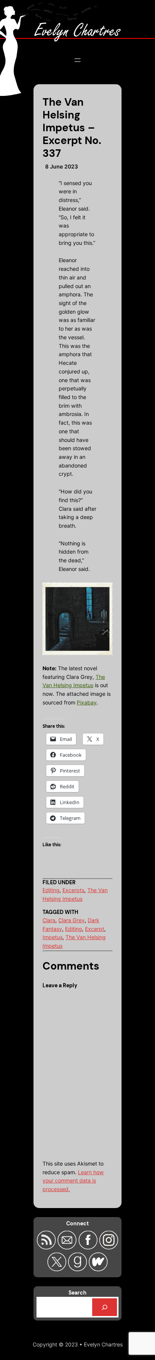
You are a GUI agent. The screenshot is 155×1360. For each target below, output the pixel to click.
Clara (49, 920)
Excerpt (94, 929)
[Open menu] (77, 60)
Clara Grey (71, 920)
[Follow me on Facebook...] (88, 1247)
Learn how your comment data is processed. (73, 1180)
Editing (51, 890)
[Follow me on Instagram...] (108, 1247)
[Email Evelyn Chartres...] (68, 1247)
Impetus (52, 937)
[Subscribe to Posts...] (47, 1247)
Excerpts (73, 890)
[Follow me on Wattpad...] (98, 1269)
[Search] (104, 1307)
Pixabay (87, 702)
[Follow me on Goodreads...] (78, 1269)
